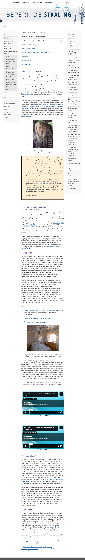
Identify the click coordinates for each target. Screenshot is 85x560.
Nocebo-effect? (26, 60)
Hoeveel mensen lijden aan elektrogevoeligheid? (35, 52)
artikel (46, 481)
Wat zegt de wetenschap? (8, 47)
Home (4, 26)
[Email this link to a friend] (63, 41)
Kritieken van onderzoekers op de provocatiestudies (39, 310)
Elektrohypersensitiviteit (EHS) (10, 52)
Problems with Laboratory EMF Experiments (37, 318)
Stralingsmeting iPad (72, 121)
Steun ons (49, 2)
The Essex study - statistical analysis (35, 322)
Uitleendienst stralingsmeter (72, 170)
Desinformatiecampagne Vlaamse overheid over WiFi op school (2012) (74, 128)
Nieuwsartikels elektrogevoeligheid (11, 84)
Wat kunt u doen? (9, 103)
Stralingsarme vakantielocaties (73, 88)
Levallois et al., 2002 (29, 225)
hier (38, 195)
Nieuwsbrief (37, 2)
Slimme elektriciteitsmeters (74, 66)
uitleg (38, 467)
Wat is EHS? (10, 56)
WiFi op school (72, 93)
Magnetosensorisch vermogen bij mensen (11, 74)
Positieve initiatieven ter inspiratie (72, 115)
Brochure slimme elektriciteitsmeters (74, 71)
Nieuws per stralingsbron (8, 113)
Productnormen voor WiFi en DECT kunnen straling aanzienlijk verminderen (74, 151)
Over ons (7, 106)
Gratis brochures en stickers (74, 175)
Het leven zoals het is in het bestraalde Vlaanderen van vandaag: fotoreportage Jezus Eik (74, 139)
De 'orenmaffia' (25, 64)
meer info (44, 188)
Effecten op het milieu (8, 99)
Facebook (26, 2)
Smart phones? (72, 188)
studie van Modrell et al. (41, 183)
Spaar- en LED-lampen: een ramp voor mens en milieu (73, 182)
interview (54, 527)
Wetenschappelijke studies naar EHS (11, 61)
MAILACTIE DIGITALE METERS (71, 37)
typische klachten (26, 95)
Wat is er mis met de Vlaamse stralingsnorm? (73, 77)
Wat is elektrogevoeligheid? (29, 48)
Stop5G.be (71, 96)
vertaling (60, 527)
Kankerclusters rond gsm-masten (73, 83)
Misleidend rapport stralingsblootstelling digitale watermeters (74, 45)
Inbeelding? (24, 56)
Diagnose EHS (10, 79)
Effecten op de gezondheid (8, 42)
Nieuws (6, 35)
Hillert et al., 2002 (59, 223)
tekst (28, 116)
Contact (16, 2)
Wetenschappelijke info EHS (11, 68)
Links (8, 90)
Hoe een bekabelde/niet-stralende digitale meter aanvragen (73, 54)
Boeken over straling (72, 159)
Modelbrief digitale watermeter (73, 61)
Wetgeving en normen (8, 94)
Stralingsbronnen (9, 38)
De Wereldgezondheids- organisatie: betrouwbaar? (74, 102)
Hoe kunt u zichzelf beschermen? (74, 164)
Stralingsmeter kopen (72, 109)
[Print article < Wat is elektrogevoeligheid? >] (61, 41)
